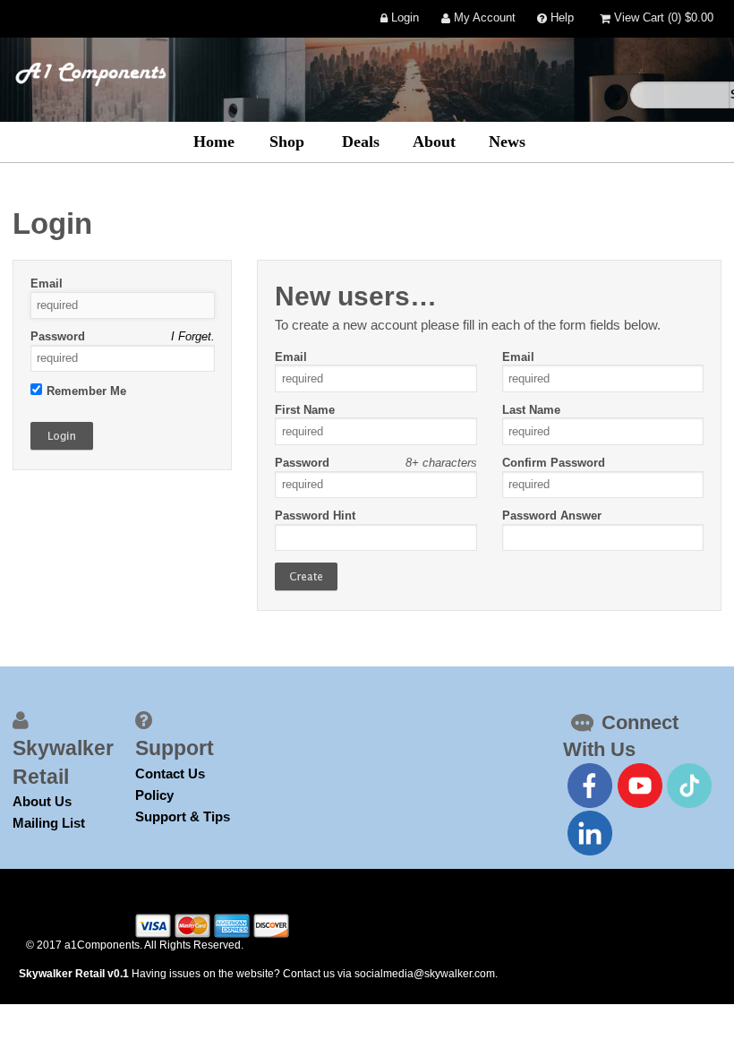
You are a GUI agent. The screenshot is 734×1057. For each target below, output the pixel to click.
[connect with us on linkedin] (590, 833)
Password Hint (315, 515)
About (434, 141)
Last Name (531, 410)
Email (46, 283)
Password (57, 336)
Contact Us (170, 773)
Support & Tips (182, 816)
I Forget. (193, 336)
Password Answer (552, 515)
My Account (483, 18)
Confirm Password (553, 462)
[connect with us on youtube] (640, 785)
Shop (286, 141)
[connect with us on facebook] (590, 785)
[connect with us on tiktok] (689, 785)
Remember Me (86, 391)
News (507, 141)
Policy (154, 795)
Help (560, 18)
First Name (305, 410)
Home (214, 141)
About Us (42, 801)
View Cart (661, 18)
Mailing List (49, 822)
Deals (361, 141)
